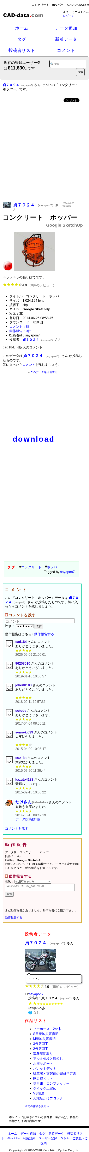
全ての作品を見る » (37, 1106)
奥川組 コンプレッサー (51, 1083)
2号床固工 (40, 1048)
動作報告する (44, 634)
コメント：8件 (20, 326)
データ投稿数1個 (27, 819)
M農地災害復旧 (44, 1039)
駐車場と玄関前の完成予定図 (54, 1073)
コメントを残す (16, 828)
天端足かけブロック (48, 1098)
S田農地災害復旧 (46, 1034)
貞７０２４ (46, 942)
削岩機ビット (43, 1078)
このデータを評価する (43, 372)
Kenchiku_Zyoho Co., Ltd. (61, 1150)
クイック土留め (44, 1088)
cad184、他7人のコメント (22, 347)
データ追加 (66, 28)
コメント (66, 50)
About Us (13, 1138)
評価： (10, 626)
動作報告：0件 (20, 331)
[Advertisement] (44, 152)
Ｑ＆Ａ (64, 1138)
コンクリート (31, 567)
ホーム (22, 28)
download (34, 439)
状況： (9, 881)
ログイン (69, 15)
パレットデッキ (44, 1068)
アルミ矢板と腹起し (48, 1058)
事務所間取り (43, 1053)
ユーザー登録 (47, 1138)
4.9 (39, 285)
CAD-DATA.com (78, 4)
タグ (21, 39)
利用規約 (29, 1138)
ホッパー (53, 567)
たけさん (31, 802)
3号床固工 (40, 1044)
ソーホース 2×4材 (47, 1029)
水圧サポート (43, 1063)
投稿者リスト (21, 50)
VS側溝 (38, 1093)
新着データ (66, 39)
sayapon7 (67, 572)
